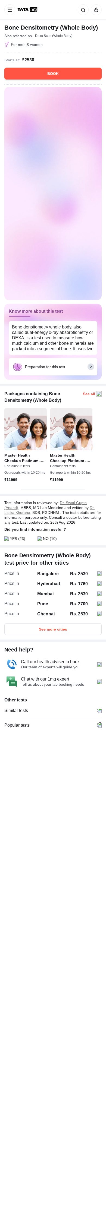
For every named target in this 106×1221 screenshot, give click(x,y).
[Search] (82, 9)
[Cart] (95, 9)
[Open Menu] (9, 9)
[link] (28, 10)
